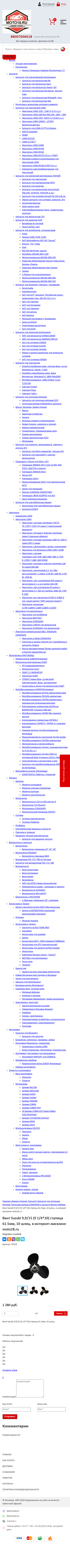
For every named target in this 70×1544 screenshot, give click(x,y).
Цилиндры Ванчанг (31, 203)
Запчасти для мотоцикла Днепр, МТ (39, 87)
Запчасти (13, 74)
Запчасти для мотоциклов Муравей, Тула (42, 98)
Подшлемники (29, 1169)
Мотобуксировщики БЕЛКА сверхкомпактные (44, 693)
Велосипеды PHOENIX (25, 853)
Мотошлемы (21, 1084)
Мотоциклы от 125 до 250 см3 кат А (39, 802)
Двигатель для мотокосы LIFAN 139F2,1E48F (43, 550)
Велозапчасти (22, 866)
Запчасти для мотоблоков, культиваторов (35, 230)
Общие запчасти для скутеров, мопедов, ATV (43, 200)
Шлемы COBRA (29, 1104)
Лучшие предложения (26, 64)
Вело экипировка (23, 1074)
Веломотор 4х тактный (32, 223)
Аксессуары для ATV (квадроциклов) (39, 944)
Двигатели (14, 512)
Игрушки (19, 917)
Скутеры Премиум (30, 822)
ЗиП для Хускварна (31, 305)
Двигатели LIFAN (23, 519)
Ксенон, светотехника (32, 1016)
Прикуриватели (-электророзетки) (38, 1023)
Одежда (26, 1080)
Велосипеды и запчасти (20, 842)
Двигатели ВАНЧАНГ (32, 618)
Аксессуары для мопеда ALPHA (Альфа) (41, 948)
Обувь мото (27, 1159)
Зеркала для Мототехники (28, 982)
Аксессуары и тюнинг (25, 924)
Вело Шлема (21, 1186)
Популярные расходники (34, 325)
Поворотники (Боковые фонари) (37, 1009)
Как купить (8, 1460)
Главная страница (11, 1201)
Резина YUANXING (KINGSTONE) (37, 492)
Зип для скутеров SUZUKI (34, 346)
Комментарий (9, 1397)
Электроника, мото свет (26, 1002)
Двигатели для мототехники (29, 611)
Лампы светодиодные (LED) (35, 438)
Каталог (24, 1201)
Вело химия (27, 876)
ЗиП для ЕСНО (29, 329)
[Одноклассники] (9, 1239)
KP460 (25, 135)
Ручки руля (27, 961)
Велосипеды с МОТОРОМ (27, 897)
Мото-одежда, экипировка (28, 1145)
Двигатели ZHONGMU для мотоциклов (40, 628)
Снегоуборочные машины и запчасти (33, 829)
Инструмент (14, 1029)
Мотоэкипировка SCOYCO (27, 1128)
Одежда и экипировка (20, 1070)
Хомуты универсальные (33, 427)
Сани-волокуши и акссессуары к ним (39, 761)
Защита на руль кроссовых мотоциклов (41, 972)
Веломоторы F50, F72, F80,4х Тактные (33, 859)
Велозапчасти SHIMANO (33, 890)
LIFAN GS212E (28, 138)
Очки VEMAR (28, 1179)
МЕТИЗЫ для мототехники (35, 958)
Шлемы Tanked (29, 1097)
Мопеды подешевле (32, 785)
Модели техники (30, 921)
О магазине (8, 1472)
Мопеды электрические (33, 795)
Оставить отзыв (9, 1370)
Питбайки (20, 825)
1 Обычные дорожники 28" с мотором (40, 900)
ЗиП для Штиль (29, 312)
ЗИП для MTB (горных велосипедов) (39, 883)
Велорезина (28, 880)
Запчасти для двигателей (34, 179)
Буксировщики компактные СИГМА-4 (40, 720)
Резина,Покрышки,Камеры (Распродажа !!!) (43, 70)
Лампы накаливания (32, 434)
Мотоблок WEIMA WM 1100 (35, 254)
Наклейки (27, 931)
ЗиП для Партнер (30, 302)
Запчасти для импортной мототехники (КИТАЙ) (38, 176)
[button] (61, 1254)
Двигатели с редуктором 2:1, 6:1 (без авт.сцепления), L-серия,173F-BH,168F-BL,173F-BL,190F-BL (44, 574)
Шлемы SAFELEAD (30, 1091)
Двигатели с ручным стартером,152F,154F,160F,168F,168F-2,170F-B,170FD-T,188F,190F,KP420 (43, 557)
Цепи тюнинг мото (30, 206)
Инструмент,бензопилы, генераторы (32, 1043)
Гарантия (7, 1478)
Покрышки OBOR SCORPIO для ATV (38, 495)
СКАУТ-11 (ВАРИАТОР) (32, 672)
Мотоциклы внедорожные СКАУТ (31, 662)
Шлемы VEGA (28, 1125)
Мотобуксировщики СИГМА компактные (41, 740)
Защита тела (28, 1149)
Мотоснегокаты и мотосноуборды (38, 744)
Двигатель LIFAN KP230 (33, 149)
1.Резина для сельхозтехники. (36, 274)
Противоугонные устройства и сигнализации (43, 1019)
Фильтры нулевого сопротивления (38, 421)
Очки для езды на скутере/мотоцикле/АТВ (42, 1162)
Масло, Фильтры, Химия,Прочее (31, 407)
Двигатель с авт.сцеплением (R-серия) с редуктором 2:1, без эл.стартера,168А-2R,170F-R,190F (44, 591)
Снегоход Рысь (29, 390)
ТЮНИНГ (26, 965)
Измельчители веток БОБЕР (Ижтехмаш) (41, 1063)
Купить (59, 1313)
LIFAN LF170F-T (29, 142)
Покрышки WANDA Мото (34, 472)
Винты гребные (58, 1205)
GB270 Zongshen (29, 132)
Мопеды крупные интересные (36, 788)
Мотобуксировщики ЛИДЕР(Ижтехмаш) (34, 689)
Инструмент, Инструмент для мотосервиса (35, 1053)
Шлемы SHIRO (28, 1094)
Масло (25, 410)
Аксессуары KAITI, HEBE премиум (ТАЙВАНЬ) (43, 941)
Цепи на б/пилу (29, 322)
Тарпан (25, 271)
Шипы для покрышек (32, 489)
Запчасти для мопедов (33, 186)
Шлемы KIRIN (28, 1121)
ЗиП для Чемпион (30, 308)
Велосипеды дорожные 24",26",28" (39, 849)
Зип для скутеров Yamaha (34, 349)
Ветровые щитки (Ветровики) (29, 985)
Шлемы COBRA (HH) (31, 1108)
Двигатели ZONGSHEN (32, 621)
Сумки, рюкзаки (30, 1172)
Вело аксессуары (30, 870)
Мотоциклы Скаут (30, 669)
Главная (6, 1454)
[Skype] (23, 1239)
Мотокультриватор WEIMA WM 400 (39, 278)
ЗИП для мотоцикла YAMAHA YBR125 (40, 339)
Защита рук (20, 968)
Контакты (7, 1484)
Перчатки (26, 1077)
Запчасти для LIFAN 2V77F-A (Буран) (39, 128)
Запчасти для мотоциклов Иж (36, 81)
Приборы (26, 1012)
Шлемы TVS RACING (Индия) (35, 1118)
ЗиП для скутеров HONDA (34, 359)
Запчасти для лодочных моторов (31, 397)
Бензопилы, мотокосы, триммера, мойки (35, 1040)
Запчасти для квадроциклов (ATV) (38, 183)
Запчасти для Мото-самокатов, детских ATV (43, 451)
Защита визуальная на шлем (35, 1006)
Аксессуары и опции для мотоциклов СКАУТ (43, 686)
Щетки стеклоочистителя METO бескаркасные (37, 907)
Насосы (25, 417)
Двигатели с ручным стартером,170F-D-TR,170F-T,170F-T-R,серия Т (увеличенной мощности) (42, 526)
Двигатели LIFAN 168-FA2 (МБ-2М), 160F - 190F (44, 115)
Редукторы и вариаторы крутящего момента (36, 104)
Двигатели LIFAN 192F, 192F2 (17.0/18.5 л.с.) (43, 118)
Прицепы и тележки (25, 832)
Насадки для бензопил (26, 1033)
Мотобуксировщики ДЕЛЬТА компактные (41, 696)
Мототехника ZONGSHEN (34, 808)
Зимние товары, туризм (26, 1189)
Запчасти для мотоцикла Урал (36, 84)
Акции (12, 60)
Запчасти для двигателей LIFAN (30, 108)
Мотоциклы (21, 798)
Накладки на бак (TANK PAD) (35, 927)
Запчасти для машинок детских (37, 839)
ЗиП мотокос (28, 315)
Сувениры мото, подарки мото (29, 989)
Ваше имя (42, 1404)
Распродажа (21, 67)
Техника (13, 778)
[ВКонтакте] (4, 1239)
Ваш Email (7, 1404)
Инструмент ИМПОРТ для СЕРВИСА (38, 1057)
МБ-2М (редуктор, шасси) (34, 251)
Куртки (25, 1183)
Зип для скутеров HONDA (34, 342)
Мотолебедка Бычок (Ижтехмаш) (31, 771)
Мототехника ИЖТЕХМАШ (21, 655)
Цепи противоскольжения (34, 499)
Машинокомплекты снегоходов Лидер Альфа (44, 737)
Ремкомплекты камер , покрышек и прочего (43, 887)
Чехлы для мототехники (26, 978)
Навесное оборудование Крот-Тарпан (39, 268)
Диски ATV (27, 475)
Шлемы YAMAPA (29, 1101)
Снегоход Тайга (29, 393)
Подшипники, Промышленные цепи (39, 431)
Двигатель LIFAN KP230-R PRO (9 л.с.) (39, 166)
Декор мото (27, 951)
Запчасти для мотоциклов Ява (36, 101)
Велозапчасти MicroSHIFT (34, 893)
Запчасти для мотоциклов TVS (29, 217)
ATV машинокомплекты (33, 666)
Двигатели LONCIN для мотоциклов (39, 625)
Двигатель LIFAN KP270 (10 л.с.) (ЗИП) (40, 155)
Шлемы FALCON (29, 1087)
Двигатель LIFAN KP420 (33, 152)
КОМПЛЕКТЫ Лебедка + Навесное (38, 774)
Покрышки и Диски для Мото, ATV (32, 461)
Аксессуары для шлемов (33, 934)
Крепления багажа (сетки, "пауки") (39, 955)
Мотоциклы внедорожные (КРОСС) (38, 812)
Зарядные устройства (32, 414)
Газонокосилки (29, 291)
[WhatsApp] (18, 1239)
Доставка (7, 1466)
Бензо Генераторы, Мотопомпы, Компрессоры (44, 1050)
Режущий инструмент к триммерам (39, 319)
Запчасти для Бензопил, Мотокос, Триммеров (37, 285)
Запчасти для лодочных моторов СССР (40, 400)
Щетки (25, 938)
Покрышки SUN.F (30, 478)
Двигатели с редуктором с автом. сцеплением (44, 546)
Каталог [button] (9, 56)
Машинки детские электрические (31, 836)
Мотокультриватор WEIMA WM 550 (39, 257)
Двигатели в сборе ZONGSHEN (36, 638)
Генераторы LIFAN (23, 516)
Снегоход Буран (29, 387)
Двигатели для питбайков (34, 615)
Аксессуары (27, 288)
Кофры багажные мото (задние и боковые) (35, 975)
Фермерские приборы (26, 1060)
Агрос (24, 234)
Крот (24, 247)
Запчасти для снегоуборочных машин (33, 502)
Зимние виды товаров (32, 1193)
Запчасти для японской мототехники (33, 332)
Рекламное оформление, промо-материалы (43, 999)
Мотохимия (27, 441)
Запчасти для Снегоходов (27, 363)
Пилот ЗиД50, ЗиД (31, 227)
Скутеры (19, 815)
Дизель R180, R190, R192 (34, 237)
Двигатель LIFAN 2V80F (33, 145)
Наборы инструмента (25, 1067)
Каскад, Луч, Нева (31, 244)
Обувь (25, 1138)
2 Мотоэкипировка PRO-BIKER (36, 1176)
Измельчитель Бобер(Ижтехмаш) (31, 659)
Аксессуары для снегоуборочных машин (41, 506)
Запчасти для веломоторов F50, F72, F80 (34, 863)
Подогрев (26, 1026)
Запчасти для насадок (32, 1036)
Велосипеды (21, 846)
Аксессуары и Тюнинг (19, 904)
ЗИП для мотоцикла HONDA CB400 (38, 336)
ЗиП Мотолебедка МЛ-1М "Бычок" (39, 240)
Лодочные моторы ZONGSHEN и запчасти (42, 404)
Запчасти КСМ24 (30, 509)
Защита (25, 1135)
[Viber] (13, 1239)
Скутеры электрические (33, 819)
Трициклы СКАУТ (30, 676)
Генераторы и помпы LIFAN (34, 1046)
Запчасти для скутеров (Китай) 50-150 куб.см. (44, 196)
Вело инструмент (30, 873)
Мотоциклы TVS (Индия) (33, 805)
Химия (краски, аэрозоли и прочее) (39, 424)
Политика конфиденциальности (20, 1489)
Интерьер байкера (31, 992)
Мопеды (19, 781)
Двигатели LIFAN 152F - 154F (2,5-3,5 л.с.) (41, 111)
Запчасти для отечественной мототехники (35, 77)
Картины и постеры (31, 995)
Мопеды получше (30, 791)
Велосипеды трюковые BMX (35, 856)
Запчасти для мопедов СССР (28, 220)
